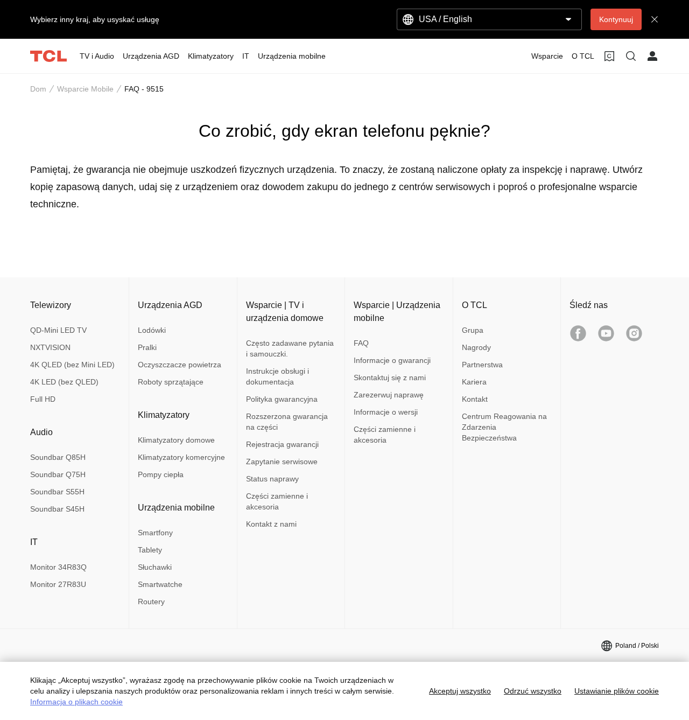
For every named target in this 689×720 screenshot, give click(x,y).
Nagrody (476, 347)
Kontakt (475, 399)
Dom (38, 89)
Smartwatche (160, 584)
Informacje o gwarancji (392, 360)
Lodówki (152, 330)
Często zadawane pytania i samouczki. (290, 348)
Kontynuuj (616, 19)
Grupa (472, 330)
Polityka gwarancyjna (282, 399)
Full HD (42, 399)
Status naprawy (272, 478)
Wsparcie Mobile (85, 89)
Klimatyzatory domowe (176, 440)
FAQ (361, 343)
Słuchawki (155, 567)
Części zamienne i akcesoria (277, 501)
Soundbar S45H (57, 509)
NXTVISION (50, 347)
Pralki (147, 347)
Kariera (474, 382)
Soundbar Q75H (58, 474)
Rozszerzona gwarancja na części (287, 421)
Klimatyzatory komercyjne (181, 457)
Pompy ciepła (161, 474)
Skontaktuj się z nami (390, 377)
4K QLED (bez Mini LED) (72, 364)
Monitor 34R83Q (58, 567)
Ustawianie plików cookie (616, 691)
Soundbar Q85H (58, 457)
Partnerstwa (482, 364)
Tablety (150, 550)
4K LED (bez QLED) (64, 382)
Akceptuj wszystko (460, 691)
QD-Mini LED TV (58, 330)
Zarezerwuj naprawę (389, 394)
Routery (151, 601)
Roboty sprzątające (170, 382)
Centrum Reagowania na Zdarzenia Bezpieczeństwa (504, 427)
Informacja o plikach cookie (76, 701)
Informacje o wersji (386, 412)
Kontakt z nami (271, 524)
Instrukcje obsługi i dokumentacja (277, 376)
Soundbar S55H (57, 491)
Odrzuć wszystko (532, 691)
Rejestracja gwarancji (282, 444)
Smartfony (155, 532)
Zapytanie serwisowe (282, 461)
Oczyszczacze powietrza (179, 364)
